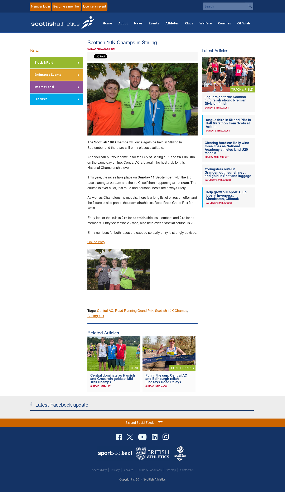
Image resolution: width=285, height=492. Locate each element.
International (44, 87)
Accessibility (99, 470)
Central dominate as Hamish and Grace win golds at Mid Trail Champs (112, 378)
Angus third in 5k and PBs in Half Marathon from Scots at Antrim (228, 123)
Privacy (115, 470)
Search (249, 6)
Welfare (205, 23)
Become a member (66, 6)
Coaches (224, 23)
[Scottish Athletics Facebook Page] (119, 436)
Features (40, 99)
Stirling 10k (95, 315)
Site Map (171, 470)
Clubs (189, 23)
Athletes (172, 23)
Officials (244, 23)
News (138, 23)
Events (154, 23)
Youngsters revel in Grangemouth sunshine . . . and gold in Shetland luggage (228, 172)
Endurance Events (47, 74)
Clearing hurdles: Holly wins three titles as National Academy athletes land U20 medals (227, 147)
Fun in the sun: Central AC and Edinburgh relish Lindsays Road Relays (166, 378)
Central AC (105, 310)
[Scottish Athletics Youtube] (143, 436)
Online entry (96, 241)
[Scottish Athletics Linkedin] (155, 436)
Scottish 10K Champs (171, 310)
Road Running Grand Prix (134, 310)
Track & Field (43, 62)
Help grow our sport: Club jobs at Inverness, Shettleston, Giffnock (226, 195)
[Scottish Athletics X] (130, 436)
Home (107, 23)
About (123, 23)
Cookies (128, 470)
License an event (94, 6)
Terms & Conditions (149, 470)
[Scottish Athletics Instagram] (166, 436)
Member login (40, 6)
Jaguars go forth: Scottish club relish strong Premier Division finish (225, 100)
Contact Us (186, 470)
